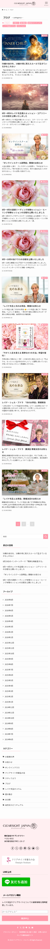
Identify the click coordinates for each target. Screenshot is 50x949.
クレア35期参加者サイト (25, 935)
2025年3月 (9, 691)
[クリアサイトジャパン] (25, 3)
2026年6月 (9, 610)
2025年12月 (9, 642)
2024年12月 (9, 707)
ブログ (8, 783)
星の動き (23, 23)
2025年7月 (9, 669)
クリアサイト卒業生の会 (15, 773)
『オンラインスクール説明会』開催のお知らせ (22, 574)
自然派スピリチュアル (34, 23)
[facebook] (12, 848)
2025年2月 (9, 696)
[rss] (29, 848)
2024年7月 (9, 734)
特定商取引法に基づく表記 (28, 932)
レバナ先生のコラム (9, 26)
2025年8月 (9, 664)
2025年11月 (9, 648)
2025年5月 (9, 680)
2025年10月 (9, 653)
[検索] (37, 848)
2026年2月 (9, 632)
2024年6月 (9, 739)
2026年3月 (9, 626)
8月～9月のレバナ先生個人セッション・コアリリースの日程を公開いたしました (25, 567)
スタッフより (21, 26)
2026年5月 (9, 615)
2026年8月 (9, 599)
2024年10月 (9, 718)
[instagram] (20, 848)
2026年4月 (9, 621)
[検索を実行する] (45, 536)
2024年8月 (9, 728)
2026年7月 (9, 605)
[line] (25, 848)
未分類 (8, 799)
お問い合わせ (42, 932)
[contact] (33, 848)
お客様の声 (9, 756)
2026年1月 (9, 637)
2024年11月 (9, 712)
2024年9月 (9, 723)
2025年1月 (9, 702)
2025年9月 (9, 659)
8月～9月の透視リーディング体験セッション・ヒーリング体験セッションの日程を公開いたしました (25, 581)
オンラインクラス (12, 767)
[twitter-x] (16, 848)
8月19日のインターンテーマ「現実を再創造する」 (23, 561)
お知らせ (16, 23)
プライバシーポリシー (10, 932)
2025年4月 (9, 685)
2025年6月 (9, 675)
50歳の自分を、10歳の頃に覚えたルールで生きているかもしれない (25, 554)
